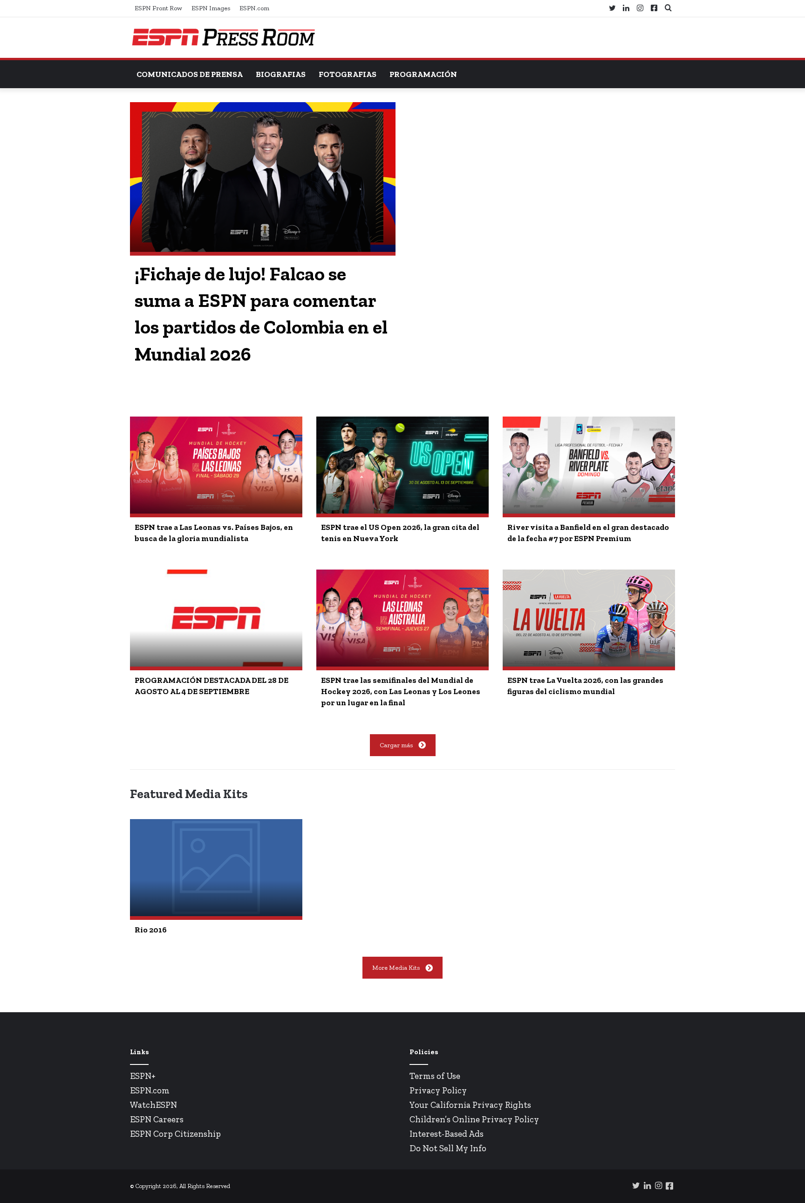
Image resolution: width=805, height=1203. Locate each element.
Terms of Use (434, 1076)
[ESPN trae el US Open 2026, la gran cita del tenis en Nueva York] (402, 465)
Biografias (281, 74)
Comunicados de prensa (189, 74)
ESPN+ (143, 1076)
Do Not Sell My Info (447, 1148)
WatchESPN (153, 1104)
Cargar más (396, 745)
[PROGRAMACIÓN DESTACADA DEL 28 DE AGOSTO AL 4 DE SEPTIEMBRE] (216, 618)
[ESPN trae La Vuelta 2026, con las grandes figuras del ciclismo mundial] (589, 618)
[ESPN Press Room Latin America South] (223, 38)
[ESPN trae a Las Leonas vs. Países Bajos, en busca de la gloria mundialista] (216, 465)
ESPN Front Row (158, 8)
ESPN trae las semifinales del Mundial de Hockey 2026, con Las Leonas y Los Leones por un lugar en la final (400, 691)
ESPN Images (210, 8)
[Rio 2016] (216, 867)
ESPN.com (254, 8)
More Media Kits (396, 968)
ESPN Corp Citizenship (175, 1133)
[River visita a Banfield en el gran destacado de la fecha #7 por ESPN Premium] (589, 465)
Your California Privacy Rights (470, 1104)
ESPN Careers (157, 1119)
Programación (423, 74)
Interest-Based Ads (446, 1133)
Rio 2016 (151, 929)
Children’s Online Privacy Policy (474, 1119)
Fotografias (347, 74)
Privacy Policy (438, 1090)
